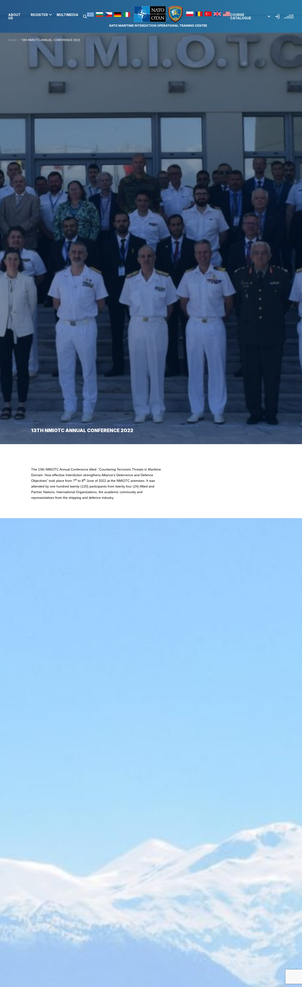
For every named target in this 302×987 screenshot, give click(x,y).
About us (14, 16)
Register (39, 14)
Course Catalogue (240, 16)
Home (12, 40)
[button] (85, 16)
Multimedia (67, 14)
